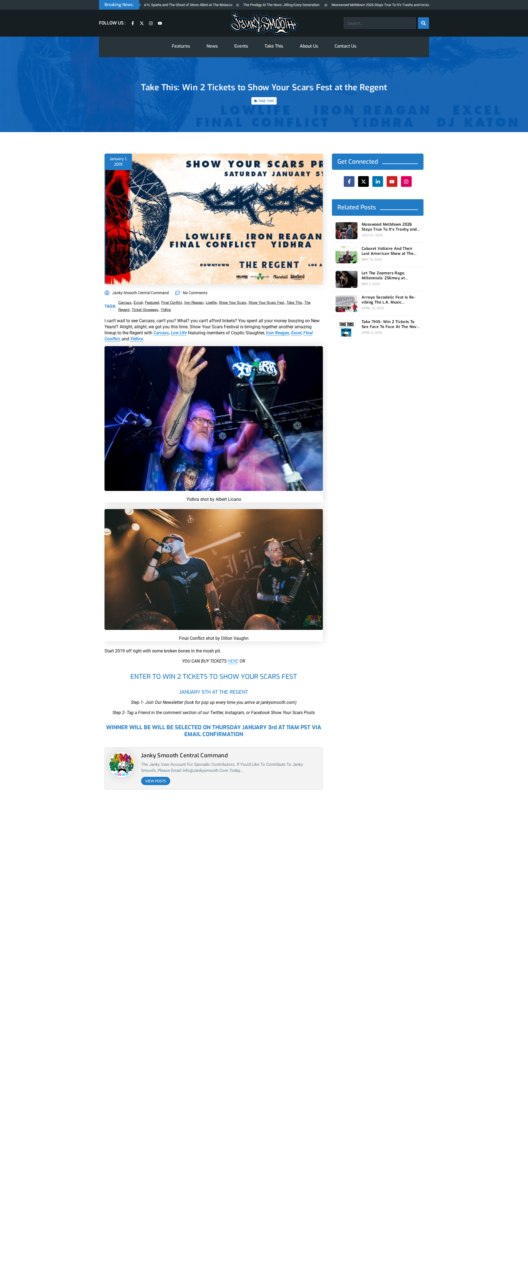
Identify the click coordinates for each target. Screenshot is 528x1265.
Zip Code (231, 601)
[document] (264, 632)
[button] (305, 576)
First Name (233, 622)
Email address (236, 643)
